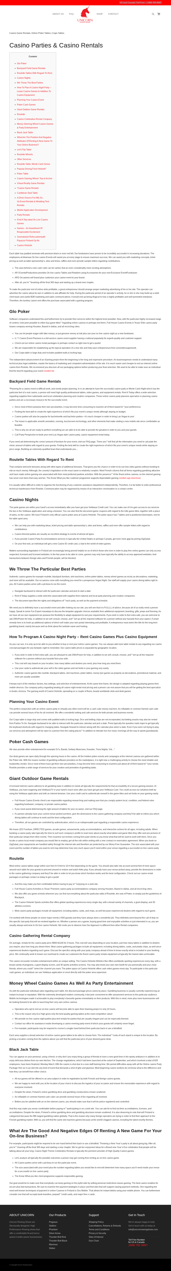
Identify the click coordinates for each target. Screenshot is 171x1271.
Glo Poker (21, 63)
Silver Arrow (55, 1233)
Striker (52, 1248)
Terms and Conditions (99, 1229)
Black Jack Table (25, 132)
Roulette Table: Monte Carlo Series (33, 164)
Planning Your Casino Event (30, 100)
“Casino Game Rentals (28, 188)
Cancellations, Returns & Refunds (105, 1226)
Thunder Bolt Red (57, 1237)
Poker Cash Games (26, 105)
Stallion (52, 1226)
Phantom (53, 1229)
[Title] (85, 14)
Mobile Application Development (32, 210)
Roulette (21, 114)
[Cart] (159, 14)
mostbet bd (49, 371)
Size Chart (94, 1241)
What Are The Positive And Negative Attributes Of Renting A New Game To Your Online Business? (34, 141)
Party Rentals (23, 215)
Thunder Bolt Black (58, 1241)
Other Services (24, 159)
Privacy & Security (97, 1233)
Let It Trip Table (24, 149)
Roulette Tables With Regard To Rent (34, 73)
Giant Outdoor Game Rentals (30, 109)
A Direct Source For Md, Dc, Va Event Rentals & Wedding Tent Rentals (33, 201)
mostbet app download (129, 478)
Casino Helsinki (24, 245)
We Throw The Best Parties (30, 83)
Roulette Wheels (25, 154)
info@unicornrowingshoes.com (143, 1229)
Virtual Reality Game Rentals (30, 183)
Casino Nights (23, 78)
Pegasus (53, 1222)
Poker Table (22, 174)
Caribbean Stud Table (27, 193)
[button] (153, 14)
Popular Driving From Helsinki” (31, 169)
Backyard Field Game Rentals (31, 68)
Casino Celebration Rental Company (34, 119)
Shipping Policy (96, 1222)
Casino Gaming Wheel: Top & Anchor (34, 178)
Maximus (53, 1244)
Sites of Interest (96, 1237)
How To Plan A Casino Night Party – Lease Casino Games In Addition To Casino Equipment (34, 91)
